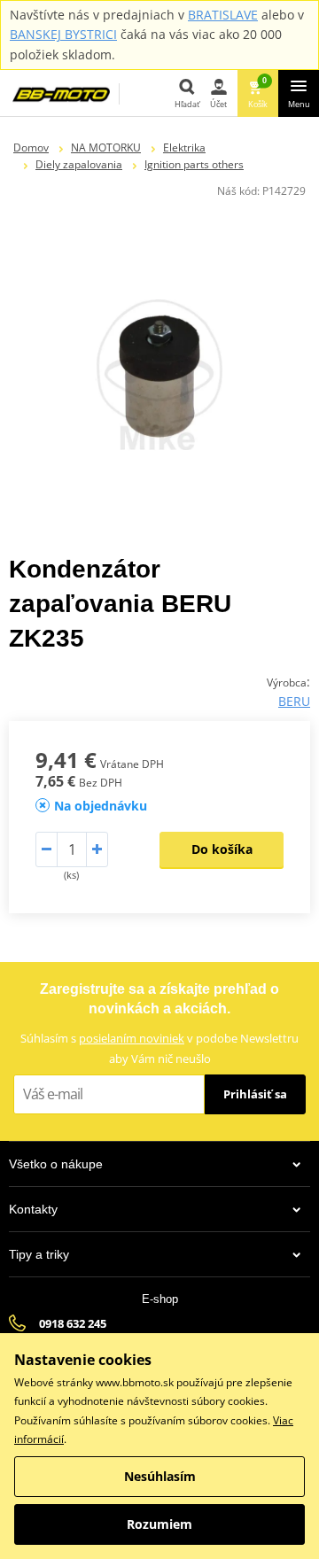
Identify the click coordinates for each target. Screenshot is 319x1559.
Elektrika (184, 147)
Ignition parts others (194, 164)
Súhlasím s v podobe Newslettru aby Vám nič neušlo (159, 1048)
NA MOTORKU (106, 147)
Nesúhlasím (160, 1476)
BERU (294, 701)
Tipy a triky (39, 1254)
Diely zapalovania (78, 164)
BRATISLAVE (223, 14)
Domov (31, 147)
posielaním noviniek (131, 1038)
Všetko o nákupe (56, 1164)
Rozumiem (159, 1524)
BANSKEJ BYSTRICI (63, 34)
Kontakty (33, 1209)
